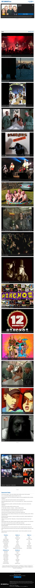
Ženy (11, 565)
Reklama (11, 585)
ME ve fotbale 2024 (6, 541)
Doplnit (17, 577)
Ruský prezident (5, 543)
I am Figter (29, 543)
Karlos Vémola (29, 545)
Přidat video (31, 31)
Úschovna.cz (9, 566)
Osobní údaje (16, 585)
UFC (29, 536)
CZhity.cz (26, 566)
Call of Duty (17, 545)
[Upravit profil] (33, 5)
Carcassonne (17, 551)
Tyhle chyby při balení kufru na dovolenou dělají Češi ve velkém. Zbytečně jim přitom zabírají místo (16, 526)
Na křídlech (17, 560)
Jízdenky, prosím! (17, 563)
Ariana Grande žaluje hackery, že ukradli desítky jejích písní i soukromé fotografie (13, 509)
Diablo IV (17, 541)
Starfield (17, 539)
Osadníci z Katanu (17, 554)
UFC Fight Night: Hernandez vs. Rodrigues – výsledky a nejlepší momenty (12, 507)
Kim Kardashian (6, 556)
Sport (9, 565)
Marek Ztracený (5, 559)
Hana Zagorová (5, 554)
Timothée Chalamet (6, 563)
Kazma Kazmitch (5, 555)
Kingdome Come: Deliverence (17, 548)
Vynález (6, 548)
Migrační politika (5, 540)
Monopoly (17, 555)
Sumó (29, 544)
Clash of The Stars (29, 539)
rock (20, 6)
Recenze (17, 536)
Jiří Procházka (29, 546)
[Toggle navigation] (33, 1)
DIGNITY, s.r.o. (26, 586)
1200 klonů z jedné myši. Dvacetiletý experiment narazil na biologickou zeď (13, 499)
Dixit (17, 558)
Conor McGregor (29, 548)
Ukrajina (6, 537)
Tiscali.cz (6, 535)
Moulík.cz (16, 566)
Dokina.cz (23, 566)
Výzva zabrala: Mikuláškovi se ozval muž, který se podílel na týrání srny (12, 510)
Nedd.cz (13, 566)
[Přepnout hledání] (28, 1)
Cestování (13, 565)
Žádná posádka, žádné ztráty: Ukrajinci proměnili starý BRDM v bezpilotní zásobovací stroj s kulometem (17, 521)
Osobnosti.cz (6, 550)
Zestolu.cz (17, 550)
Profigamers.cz (22, 565)
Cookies (13, 585)
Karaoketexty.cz (4, 566)
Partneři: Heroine (17, 571)
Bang (17, 552)
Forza (17, 543)
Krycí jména (17, 559)
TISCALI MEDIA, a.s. (17, 586)
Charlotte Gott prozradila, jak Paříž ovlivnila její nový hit (10, 506)
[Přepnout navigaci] (30, 1)
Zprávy (7, 565)
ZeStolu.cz (26, 565)
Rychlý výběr (25, 14)
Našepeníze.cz (30, 566)
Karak (17, 561)
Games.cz (17, 535)
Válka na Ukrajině (5, 539)
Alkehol (19, 5)
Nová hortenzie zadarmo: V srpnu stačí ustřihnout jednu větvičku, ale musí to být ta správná (15, 494)
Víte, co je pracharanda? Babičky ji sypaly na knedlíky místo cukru (11, 495)
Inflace (6, 536)
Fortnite (17, 544)
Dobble (17, 556)
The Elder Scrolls (17, 546)
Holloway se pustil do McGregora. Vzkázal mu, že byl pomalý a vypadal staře (13, 512)
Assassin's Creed (17, 537)
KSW (29, 541)
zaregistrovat (15, 575)
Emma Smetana (5, 561)
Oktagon (29, 537)
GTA (17, 540)
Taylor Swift (6, 560)
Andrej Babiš (6, 551)
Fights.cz (29, 535)
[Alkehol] (9, 9)
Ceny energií (6, 544)
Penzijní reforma (5, 546)
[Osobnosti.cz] (6, 1)
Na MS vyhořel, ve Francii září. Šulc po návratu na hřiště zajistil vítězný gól (12, 522)
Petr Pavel (5, 552)
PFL (29, 540)
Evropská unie (6, 545)
